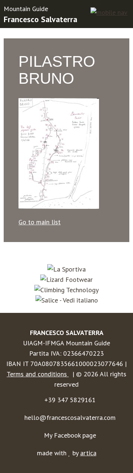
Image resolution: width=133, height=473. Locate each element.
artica (88, 453)
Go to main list (39, 222)
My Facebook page (70, 435)
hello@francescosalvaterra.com (70, 417)
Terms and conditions (38, 374)
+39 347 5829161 (70, 400)
